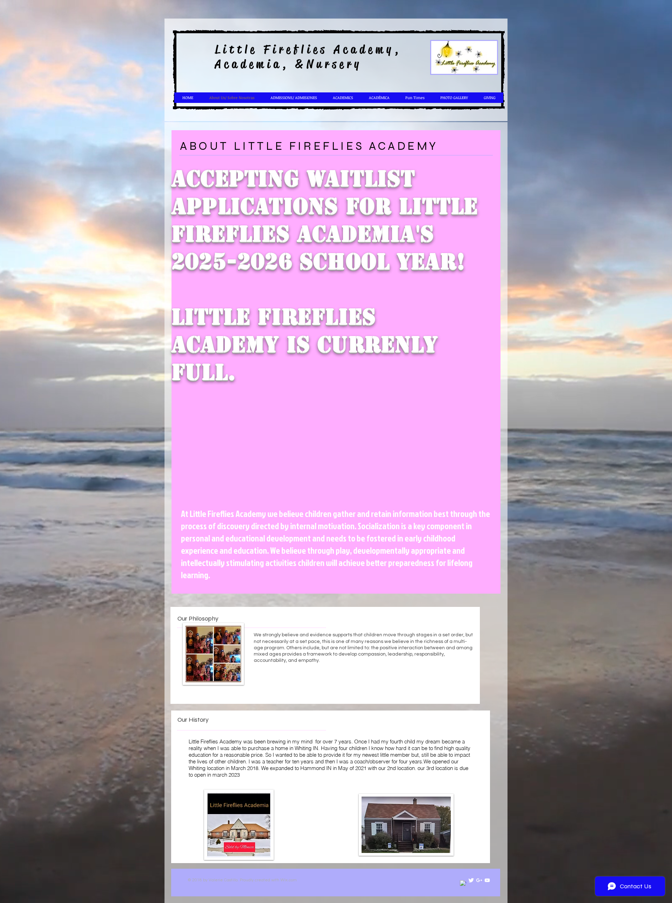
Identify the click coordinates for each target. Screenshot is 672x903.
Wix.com (288, 880)
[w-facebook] (463, 883)
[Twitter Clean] (471, 880)
